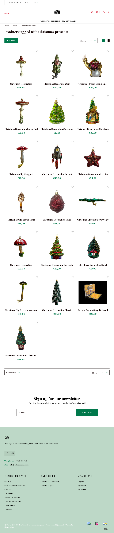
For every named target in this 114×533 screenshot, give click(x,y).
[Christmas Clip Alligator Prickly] (92, 201)
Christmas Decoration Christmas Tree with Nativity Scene (92, 129)
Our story (8, 481)
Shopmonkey (9, 527)
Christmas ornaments (50, 481)
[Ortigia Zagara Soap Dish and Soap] (92, 292)
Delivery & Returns (12, 497)
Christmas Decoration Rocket (57, 174)
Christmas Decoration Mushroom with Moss (21, 265)
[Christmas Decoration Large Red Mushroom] (21, 111)
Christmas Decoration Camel (92, 83)
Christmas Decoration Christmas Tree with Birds (21, 355)
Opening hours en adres (14, 485)
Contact (7, 489)
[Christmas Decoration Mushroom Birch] (21, 65)
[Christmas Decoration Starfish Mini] (92, 156)
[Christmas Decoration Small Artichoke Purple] (56, 201)
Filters (12, 40)
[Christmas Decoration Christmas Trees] (56, 111)
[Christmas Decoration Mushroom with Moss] (21, 247)
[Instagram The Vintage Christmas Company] (12, 453)
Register (81, 481)
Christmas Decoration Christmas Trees (57, 129)
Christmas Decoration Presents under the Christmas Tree (57, 265)
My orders (81, 485)
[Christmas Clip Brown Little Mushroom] (21, 201)
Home (6, 26)
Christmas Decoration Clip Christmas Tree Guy (57, 83)
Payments (8, 493)
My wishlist (82, 489)
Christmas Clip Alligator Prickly (93, 219)
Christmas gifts (47, 485)
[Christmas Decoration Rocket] (56, 156)
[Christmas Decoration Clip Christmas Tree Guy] (56, 65)
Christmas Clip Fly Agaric (21, 174)
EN (26, 2)
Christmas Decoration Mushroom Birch (21, 83)
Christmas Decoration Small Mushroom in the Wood (93, 265)
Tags (15, 26)
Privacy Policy (10, 505)
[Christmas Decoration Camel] (92, 65)
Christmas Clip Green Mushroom (21, 310)
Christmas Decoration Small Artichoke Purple (57, 219)
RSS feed (8, 509)
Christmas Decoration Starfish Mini (93, 174)
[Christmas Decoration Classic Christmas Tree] (56, 292)
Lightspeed (59, 525)
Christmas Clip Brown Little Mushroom (21, 219)
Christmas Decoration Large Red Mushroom (21, 129)
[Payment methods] (89, 523)
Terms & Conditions (12, 501)
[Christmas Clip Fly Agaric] (21, 156)
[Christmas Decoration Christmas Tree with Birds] (21, 337)
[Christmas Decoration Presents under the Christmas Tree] (56, 247)
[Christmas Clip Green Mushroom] (21, 292)
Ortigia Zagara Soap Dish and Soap (93, 310)
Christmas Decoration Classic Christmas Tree (57, 310)
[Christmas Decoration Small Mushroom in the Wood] (92, 247)
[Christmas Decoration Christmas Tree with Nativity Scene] (92, 111)
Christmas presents (28, 26)
